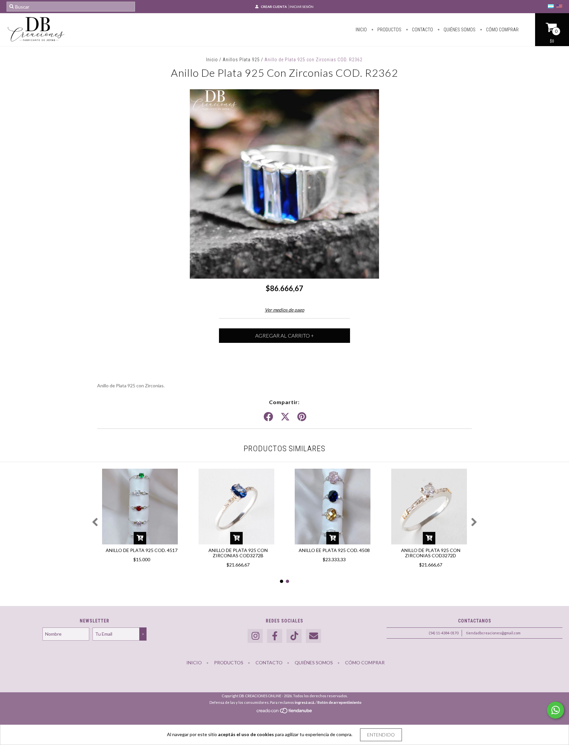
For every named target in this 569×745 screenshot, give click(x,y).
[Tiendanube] (284, 712)
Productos (388, 29)
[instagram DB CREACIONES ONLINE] (255, 636)
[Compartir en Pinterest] (301, 417)
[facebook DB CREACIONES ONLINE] (274, 636)
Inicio (361, 29)
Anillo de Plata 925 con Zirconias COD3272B (238, 552)
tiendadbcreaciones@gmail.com (493, 633)
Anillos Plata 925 (241, 59)
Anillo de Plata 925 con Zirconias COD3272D (430, 552)
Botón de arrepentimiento (339, 702)
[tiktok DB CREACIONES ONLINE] (294, 636)
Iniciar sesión (301, 7)
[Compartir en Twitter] (285, 417)
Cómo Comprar (502, 29)
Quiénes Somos (459, 29)
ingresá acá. (305, 702)
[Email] (313, 636)
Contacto (422, 29)
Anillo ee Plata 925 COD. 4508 (334, 550)
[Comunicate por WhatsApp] (555, 710)
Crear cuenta (274, 7)
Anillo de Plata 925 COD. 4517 (141, 550)
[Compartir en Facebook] (268, 417)
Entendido (381, 734)
